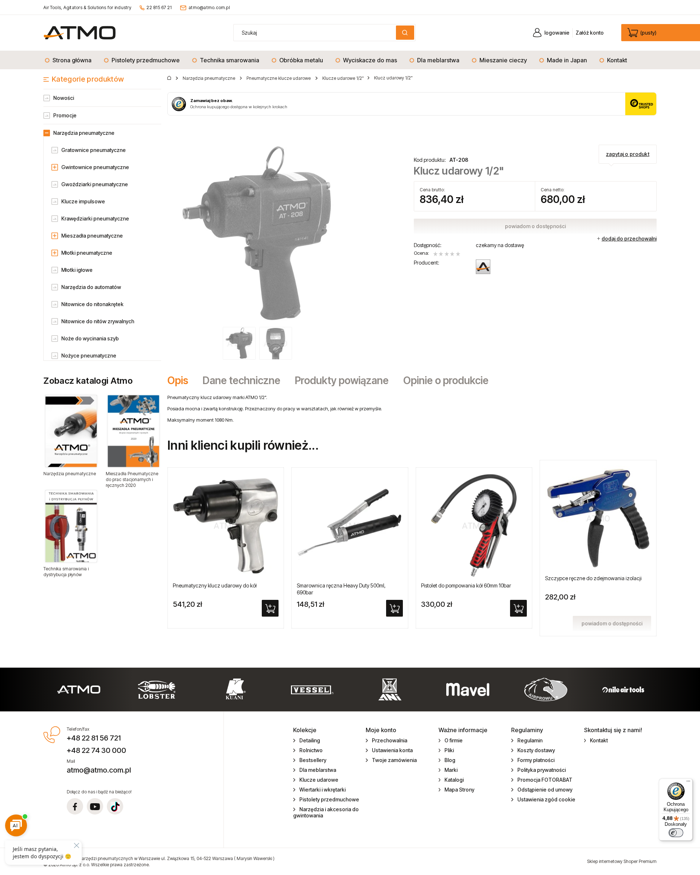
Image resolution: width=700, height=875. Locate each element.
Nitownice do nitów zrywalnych (97, 321)
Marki (451, 770)
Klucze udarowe (318, 780)
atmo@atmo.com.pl (209, 7)
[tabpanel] (412, 408)
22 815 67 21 (159, 7)
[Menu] (688, 782)
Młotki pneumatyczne (86, 253)
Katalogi (454, 780)
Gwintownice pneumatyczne (95, 167)
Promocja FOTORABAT (544, 780)
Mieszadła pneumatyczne (92, 236)
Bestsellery (312, 760)
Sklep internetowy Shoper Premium (622, 861)
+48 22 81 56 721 (94, 738)
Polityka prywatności (541, 770)
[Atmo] (483, 266)
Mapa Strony (459, 789)
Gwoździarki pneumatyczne (94, 184)
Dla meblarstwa (317, 770)
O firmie (453, 740)
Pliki (449, 750)
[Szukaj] (405, 33)
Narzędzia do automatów (91, 287)
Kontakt (599, 740)
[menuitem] (70, 60)
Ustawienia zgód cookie (546, 799)
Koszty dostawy (536, 750)
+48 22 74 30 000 (96, 750)
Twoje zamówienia (394, 760)
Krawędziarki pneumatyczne (95, 218)
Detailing (309, 740)
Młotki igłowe (77, 270)
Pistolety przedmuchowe (329, 799)
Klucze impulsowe (83, 201)
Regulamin (529, 740)
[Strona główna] (79, 32)
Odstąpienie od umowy (544, 789)
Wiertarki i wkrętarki (322, 789)
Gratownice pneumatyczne (93, 150)
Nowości (63, 98)
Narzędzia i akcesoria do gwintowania (326, 812)
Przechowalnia (389, 740)
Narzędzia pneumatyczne (83, 133)
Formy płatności (536, 760)
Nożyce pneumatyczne (88, 355)
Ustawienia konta (392, 750)
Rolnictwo (311, 750)
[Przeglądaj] (71, 431)
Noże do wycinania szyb (90, 338)
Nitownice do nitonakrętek (92, 304)
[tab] (181, 380)
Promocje (65, 115)
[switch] (676, 832)
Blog (449, 760)
